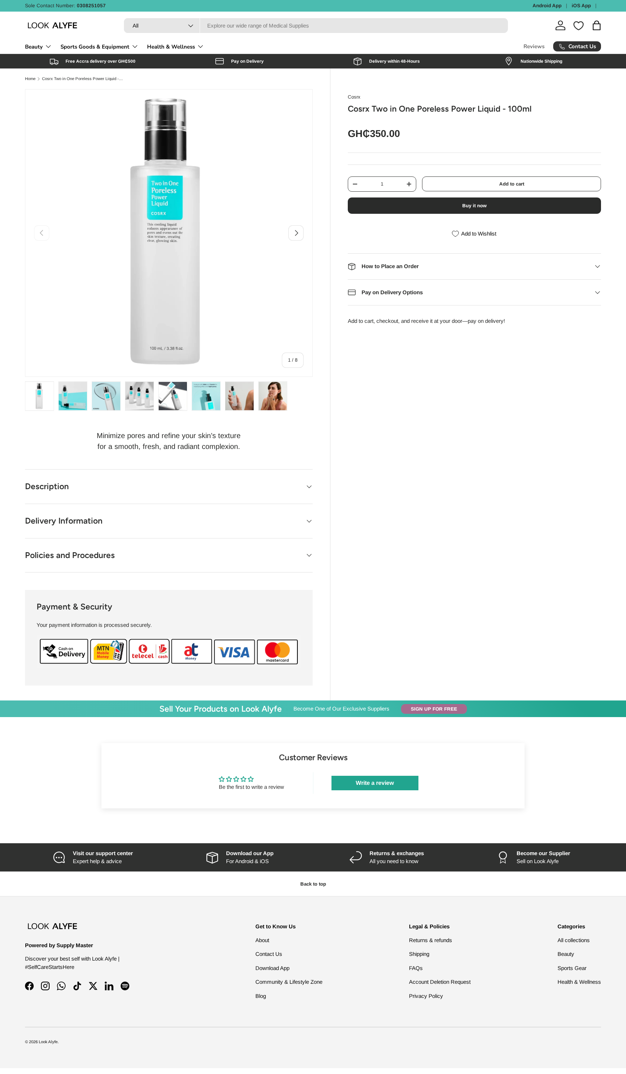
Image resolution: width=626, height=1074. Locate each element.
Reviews (533, 46)
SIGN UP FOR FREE (434, 708)
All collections (574, 940)
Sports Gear (572, 968)
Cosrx (354, 97)
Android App (547, 5)
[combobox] (316, 25)
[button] (597, 25)
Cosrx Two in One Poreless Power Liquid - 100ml (83, 79)
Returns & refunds (430, 940)
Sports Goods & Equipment (94, 46)
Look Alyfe (48, 1042)
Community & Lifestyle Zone (288, 982)
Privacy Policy (426, 996)
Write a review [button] (375, 783)
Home (30, 79)
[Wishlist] (578, 26)
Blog (260, 996)
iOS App (581, 5)
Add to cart (511, 184)
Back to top (313, 884)
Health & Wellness (171, 46)
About (262, 940)
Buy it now (474, 205)
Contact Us (268, 954)
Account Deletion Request (440, 982)
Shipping (419, 954)
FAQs (416, 968)
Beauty (34, 46)
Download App (272, 968)
